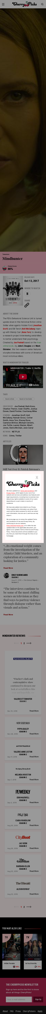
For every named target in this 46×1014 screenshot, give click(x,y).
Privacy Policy (10, 493)
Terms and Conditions (27, 491)
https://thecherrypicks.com (15, 525)
